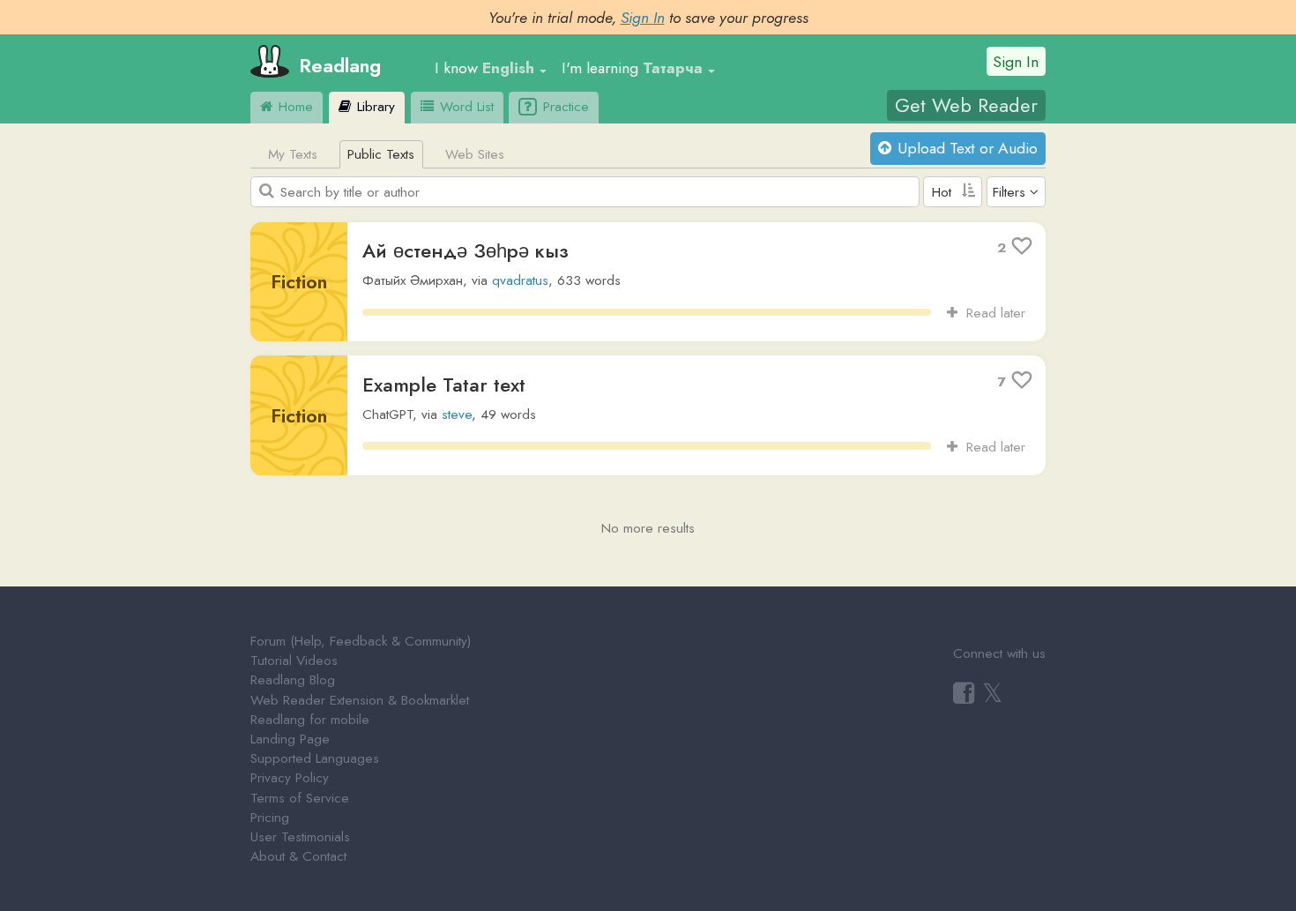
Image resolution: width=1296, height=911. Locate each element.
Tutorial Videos (294, 660)
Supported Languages (314, 758)
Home (293, 106)
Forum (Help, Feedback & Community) (360, 641)
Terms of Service (299, 798)
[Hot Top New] (952, 191)
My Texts (292, 154)
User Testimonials (300, 837)
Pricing (269, 817)
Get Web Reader (966, 105)
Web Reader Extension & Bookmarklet (359, 700)
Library (374, 106)
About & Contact (298, 856)
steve (457, 414)
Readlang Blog (292, 680)
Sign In (643, 17)
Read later (991, 313)
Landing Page (290, 739)
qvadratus (520, 280)
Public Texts (380, 154)
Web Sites (474, 154)
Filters (1009, 192)
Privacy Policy (289, 778)
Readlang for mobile (309, 719)
